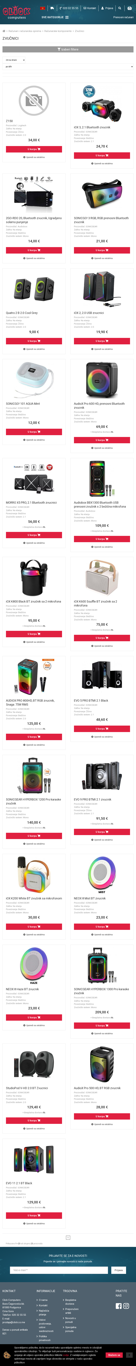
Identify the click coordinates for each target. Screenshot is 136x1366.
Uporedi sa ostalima (35, 157)
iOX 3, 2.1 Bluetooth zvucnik (92, 127)
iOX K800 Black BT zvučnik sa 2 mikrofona (33, 601)
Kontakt (43, 1305)
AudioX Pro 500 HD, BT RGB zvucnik (97, 1088)
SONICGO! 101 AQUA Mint (23, 403)
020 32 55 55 (19, 1314)
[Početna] (3, 31)
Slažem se (114, 1355)
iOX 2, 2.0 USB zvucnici (89, 313)
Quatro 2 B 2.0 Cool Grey (22, 313)
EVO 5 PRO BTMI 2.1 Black (91, 700)
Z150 (9, 121)
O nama (43, 1300)
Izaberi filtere (69, 49)
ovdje (66, 1355)
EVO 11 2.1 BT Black (19, 1183)
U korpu (32, 149)
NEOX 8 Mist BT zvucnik (90, 898)
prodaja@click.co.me (13, 1322)
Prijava (119, 1270)
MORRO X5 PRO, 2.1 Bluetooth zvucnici (31, 502)
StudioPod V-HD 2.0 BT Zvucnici (27, 1088)
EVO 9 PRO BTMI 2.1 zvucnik (92, 799)
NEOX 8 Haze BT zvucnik (22, 989)
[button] (42, 8)
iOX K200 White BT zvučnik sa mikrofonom (34, 898)
